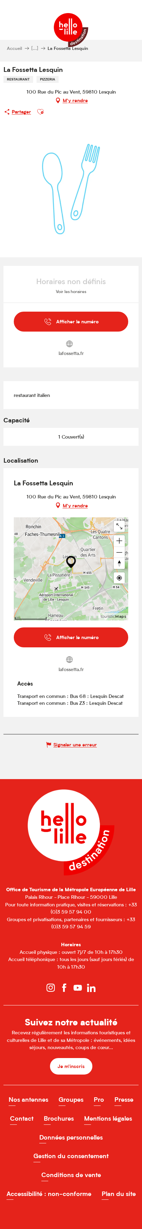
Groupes (71, 1099)
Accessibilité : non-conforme (49, 1194)
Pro (99, 1099)
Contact (21, 1118)
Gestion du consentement (71, 1156)
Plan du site (119, 1194)
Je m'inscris (71, 1066)
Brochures (59, 1118)
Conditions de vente (71, 1175)
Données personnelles (71, 1137)
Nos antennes (28, 1099)
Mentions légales (108, 1118)
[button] (40, 112)
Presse (123, 1099)
